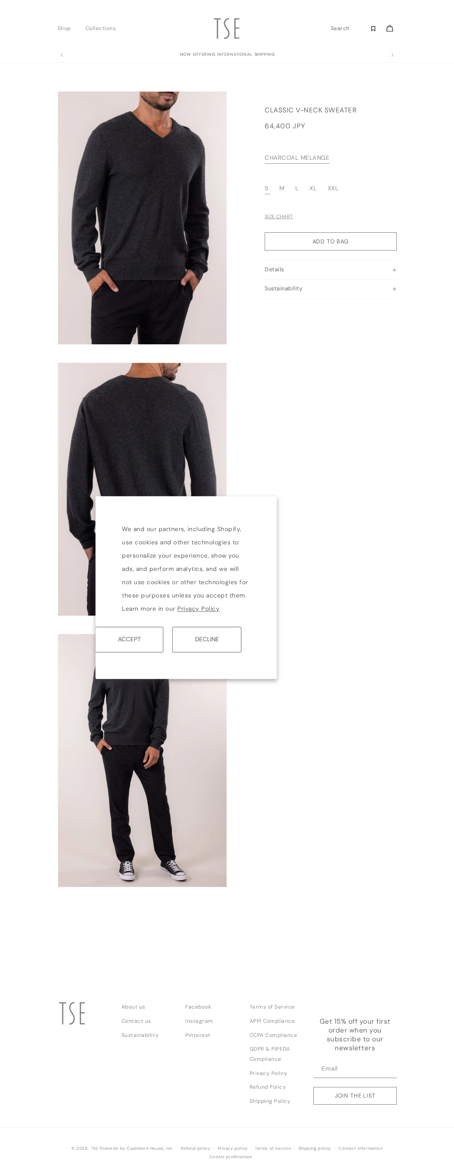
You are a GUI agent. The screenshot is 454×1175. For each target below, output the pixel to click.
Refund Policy (268, 1086)
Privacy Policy (198, 609)
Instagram (199, 1021)
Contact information (360, 1148)
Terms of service (273, 1148)
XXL (333, 188)
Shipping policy (314, 1148)
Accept (129, 639)
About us (133, 1006)
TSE (94, 1148)
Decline (207, 639)
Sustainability (140, 1035)
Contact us (136, 1021)
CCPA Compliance (273, 1035)
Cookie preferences (230, 1157)
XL (313, 188)
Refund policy (196, 1148)
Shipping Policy (270, 1101)
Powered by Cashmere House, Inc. (136, 1148)
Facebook (198, 1006)
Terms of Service (272, 1006)
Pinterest (198, 1035)
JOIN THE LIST (355, 1095)
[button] (67, 28)
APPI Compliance (272, 1021)
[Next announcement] (392, 55)
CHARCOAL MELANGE (297, 158)
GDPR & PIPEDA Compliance (270, 1054)
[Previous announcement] (61, 55)
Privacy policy (233, 1148)
